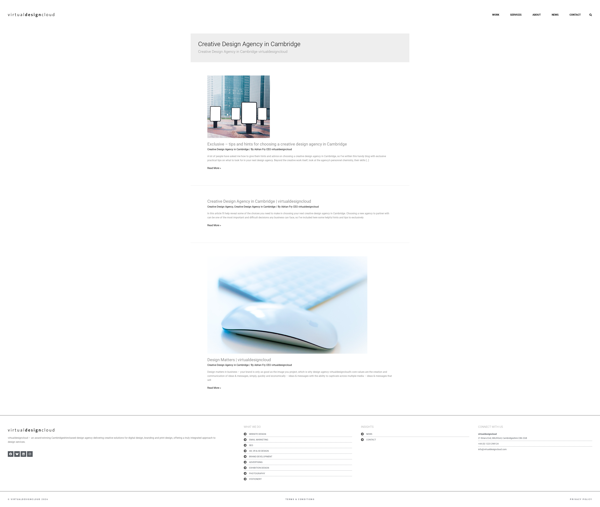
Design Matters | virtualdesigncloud (239, 359)
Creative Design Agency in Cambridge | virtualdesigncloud (259, 201)
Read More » (214, 168)
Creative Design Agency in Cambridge (228, 149)
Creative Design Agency (220, 206)
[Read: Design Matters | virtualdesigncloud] (287, 304)
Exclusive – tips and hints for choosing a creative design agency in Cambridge (277, 144)
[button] (590, 15)
